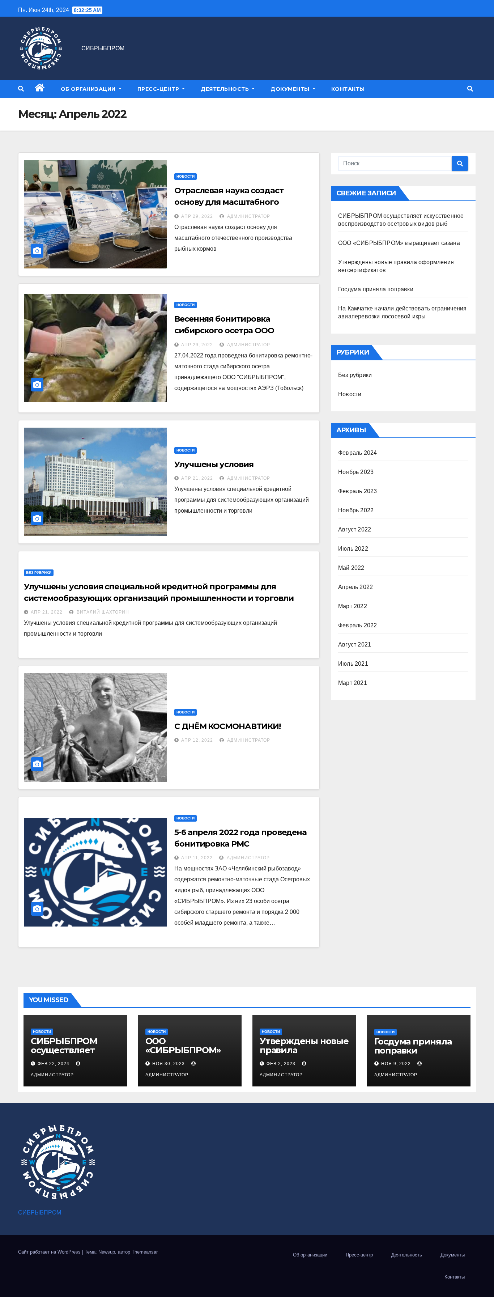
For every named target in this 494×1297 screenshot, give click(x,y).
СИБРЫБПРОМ (102, 48)
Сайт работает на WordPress (50, 1252)
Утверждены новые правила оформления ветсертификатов (304, 1054)
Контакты (348, 89)
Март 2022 (352, 606)
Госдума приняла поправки (375, 289)
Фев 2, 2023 (281, 1063)
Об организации (89, 89)
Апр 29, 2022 (197, 216)
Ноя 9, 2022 (396, 1063)
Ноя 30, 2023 (168, 1063)
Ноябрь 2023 (356, 472)
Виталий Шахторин (102, 612)
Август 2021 (354, 644)
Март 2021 (352, 683)
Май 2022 (351, 568)
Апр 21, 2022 (197, 478)
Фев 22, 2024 (53, 1063)
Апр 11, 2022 (197, 857)
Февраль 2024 (357, 453)
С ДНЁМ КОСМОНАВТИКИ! (227, 726)
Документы (291, 89)
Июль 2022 (353, 549)
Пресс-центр (159, 89)
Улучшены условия (213, 464)
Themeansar (145, 1252)
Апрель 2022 (355, 587)
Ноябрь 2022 (356, 510)
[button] (21, 89)
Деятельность (226, 89)
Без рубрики (38, 573)
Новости (185, 176)
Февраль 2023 (357, 491)
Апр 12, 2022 (197, 740)
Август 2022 (354, 529)
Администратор (248, 216)
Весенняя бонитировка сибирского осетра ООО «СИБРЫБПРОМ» (224, 330)
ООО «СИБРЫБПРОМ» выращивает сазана (399, 243)
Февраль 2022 (357, 625)
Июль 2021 (353, 664)
